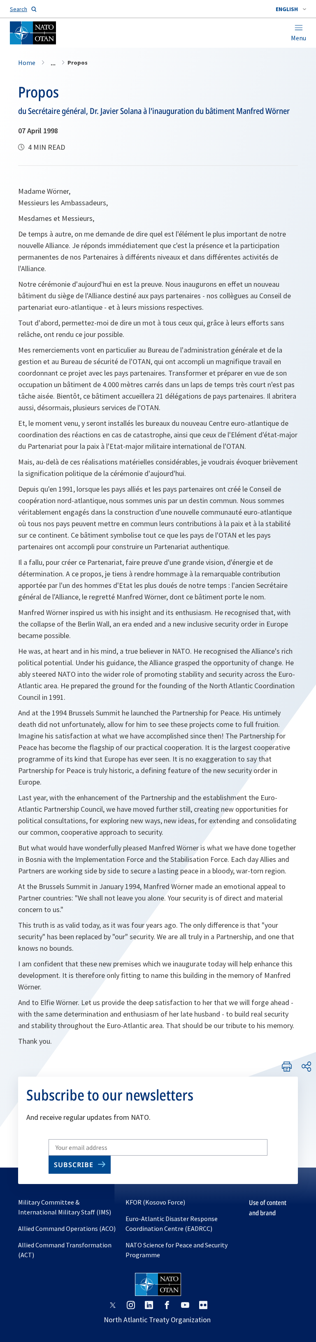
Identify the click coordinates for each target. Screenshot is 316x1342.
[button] (291, 9)
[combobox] (291, 9)
